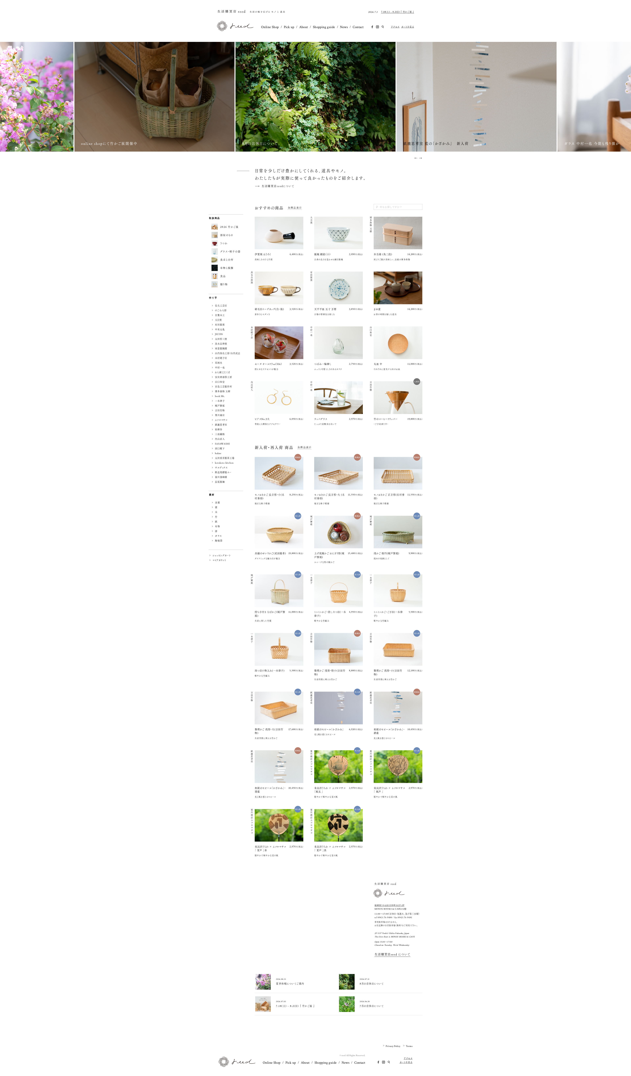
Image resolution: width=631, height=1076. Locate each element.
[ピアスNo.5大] (279, 397)
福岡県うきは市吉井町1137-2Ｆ (389, 905)
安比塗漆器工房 (223, 377)
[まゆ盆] (398, 287)
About (303, 27)
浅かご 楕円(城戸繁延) (386, 553)
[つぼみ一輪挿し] (338, 342)
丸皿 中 (378, 364)
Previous (414, 158)
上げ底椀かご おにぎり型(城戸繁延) (329, 555)
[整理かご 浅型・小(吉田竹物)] (398, 649)
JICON (219, 334)
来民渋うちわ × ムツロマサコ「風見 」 (329, 790)
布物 (217, 526)
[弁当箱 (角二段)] (398, 233)
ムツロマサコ (221, 420)
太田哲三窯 (221, 339)
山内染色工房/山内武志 (227, 353)
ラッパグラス (320, 419)
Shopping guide (324, 27)
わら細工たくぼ (222, 372)
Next (422, 158)
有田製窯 (220, 324)
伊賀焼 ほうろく (263, 254)
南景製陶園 (221, 348)
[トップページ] (235, 30)
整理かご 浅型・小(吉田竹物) (388, 672)
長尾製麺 (220, 482)
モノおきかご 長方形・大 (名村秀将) (329, 496)
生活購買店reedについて (278, 186)
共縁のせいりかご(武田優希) (270, 553)
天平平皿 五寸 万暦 (325, 309)
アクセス (395, 27)
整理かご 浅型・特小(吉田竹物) (329, 672)
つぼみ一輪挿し (322, 364)
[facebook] (372, 27)
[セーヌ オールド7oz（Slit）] (279, 342)
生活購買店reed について (392, 955)
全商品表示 (295, 208)
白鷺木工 (220, 315)
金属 (217, 502)
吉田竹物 (220, 410)
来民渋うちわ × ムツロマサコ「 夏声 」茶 (270, 848)
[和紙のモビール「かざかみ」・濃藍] (398, 708)
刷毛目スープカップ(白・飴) (269, 309)
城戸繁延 (220, 405)
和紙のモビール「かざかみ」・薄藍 (270, 790)
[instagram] (377, 27)
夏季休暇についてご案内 (401, 12)
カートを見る (407, 27)
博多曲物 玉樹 (222, 391)
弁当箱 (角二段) (383, 254)
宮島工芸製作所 (223, 386)
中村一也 (220, 367)
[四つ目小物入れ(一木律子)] (279, 649)
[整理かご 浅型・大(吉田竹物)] (279, 708)
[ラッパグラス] (338, 397)
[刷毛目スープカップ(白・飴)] (279, 287)
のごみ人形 (221, 310)
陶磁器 (219, 540)
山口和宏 (220, 382)
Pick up (289, 27)
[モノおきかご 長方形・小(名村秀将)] (279, 473)
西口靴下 (220, 448)
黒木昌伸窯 (221, 344)
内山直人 (220, 439)
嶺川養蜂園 (221, 477)
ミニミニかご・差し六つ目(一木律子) (330, 614)
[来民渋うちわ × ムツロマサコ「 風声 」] (398, 766)
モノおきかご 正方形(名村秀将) (389, 496)
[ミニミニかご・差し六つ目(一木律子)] (338, 590)
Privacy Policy (393, 1046)
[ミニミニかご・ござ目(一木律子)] (398, 590)
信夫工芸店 (221, 305)
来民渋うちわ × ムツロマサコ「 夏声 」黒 (329, 848)
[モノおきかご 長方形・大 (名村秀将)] (338, 473)
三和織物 (220, 434)
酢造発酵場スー (223, 472)
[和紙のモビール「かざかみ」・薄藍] (279, 766)
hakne (218, 453)
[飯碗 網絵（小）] (338, 233)
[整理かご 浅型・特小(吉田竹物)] (338, 649)
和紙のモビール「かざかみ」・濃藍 (389, 731)
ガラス (218, 536)
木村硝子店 (221, 358)
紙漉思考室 (221, 424)
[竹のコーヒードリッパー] (398, 397)
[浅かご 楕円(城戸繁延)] (398, 532)
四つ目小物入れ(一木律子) (270, 670)
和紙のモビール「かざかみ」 (329, 729)
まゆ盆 (377, 309)
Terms (409, 1046)
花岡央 (218, 363)
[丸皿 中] (398, 342)
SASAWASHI (222, 444)
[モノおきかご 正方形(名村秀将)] (398, 473)
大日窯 (218, 320)
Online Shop (270, 27)
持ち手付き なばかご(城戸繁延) (270, 614)
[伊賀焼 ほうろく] (279, 233)
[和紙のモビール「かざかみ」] (338, 708)
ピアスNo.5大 (262, 419)
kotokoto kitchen (224, 463)
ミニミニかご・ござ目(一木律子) (388, 614)
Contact (358, 27)
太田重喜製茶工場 (224, 458)
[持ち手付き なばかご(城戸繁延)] (279, 590)
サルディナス (221, 467)
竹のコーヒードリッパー (385, 419)
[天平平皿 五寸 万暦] (338, 287)
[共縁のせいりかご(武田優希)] (279, 532)
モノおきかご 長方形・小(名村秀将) (269, 496)
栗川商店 (220, 415)
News (344, 27)
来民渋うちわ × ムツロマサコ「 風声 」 (389, 790)
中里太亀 (220, 329)
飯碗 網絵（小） (323, 254)
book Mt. (220, 396)
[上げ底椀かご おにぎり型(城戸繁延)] (338, 532)
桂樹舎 (218, 429)
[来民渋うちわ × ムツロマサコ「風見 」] (338, 766)
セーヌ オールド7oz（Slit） (268, 364)
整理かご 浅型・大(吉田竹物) (269, 731)
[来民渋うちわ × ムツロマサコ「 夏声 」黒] (338, 825)
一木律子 (220, 401)
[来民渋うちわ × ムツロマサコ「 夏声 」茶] (279, 825)
